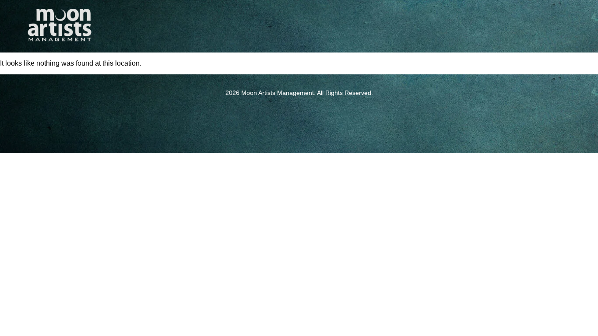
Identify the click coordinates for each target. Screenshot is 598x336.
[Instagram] (311, 115)
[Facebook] (287, 115)
